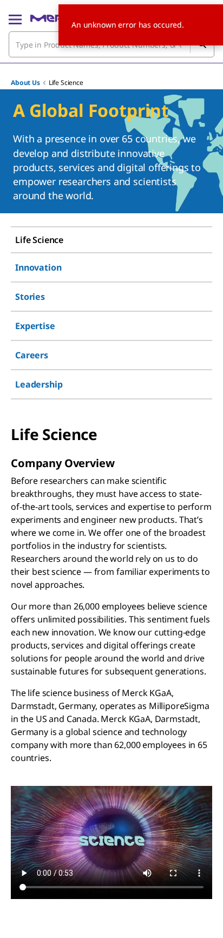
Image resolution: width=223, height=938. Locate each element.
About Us (25, 82)
